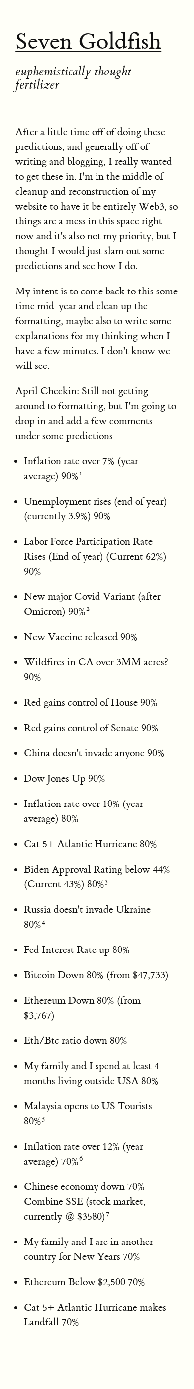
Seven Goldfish (88, 41)
